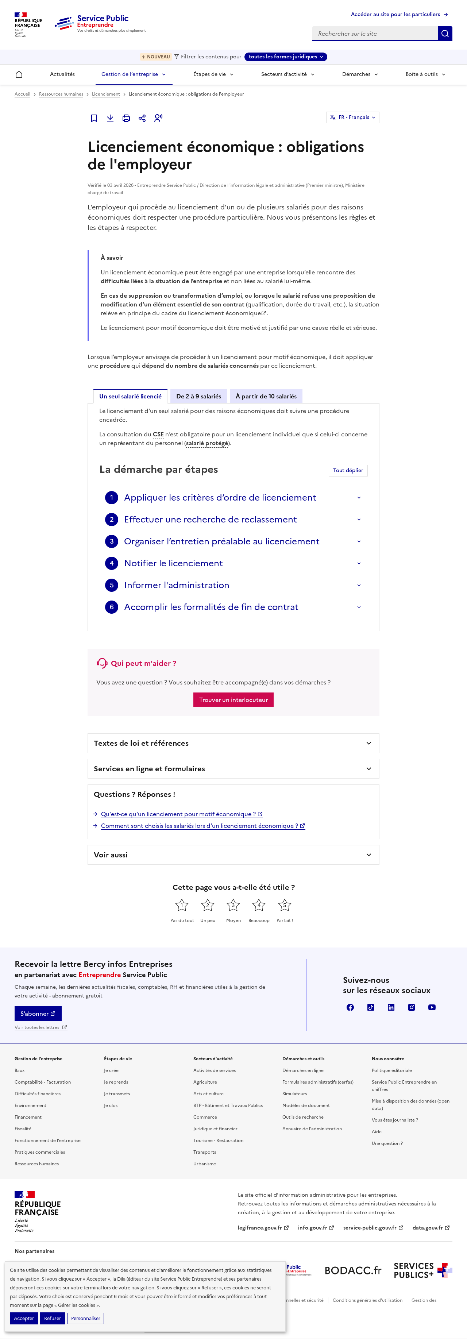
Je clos (110, 1105)
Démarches (356, 74)
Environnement (30, 1105)
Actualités (62, 74)
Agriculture (205, 1082)
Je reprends (116, 1082)
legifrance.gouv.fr (260, 1228)
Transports (204, 1152)
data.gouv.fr (428, 1228)
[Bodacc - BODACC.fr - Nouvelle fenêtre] (353, 1270)
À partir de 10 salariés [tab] (266, 396)
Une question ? (387, 1143)
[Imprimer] (126, 118)
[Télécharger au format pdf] (110, 118)
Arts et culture (208, 1094)
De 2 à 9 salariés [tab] (198, 396)
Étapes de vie (209, 74)
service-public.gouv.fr (370, 1228)
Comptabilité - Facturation (43, 1082)
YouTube (432, 1007)
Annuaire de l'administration (312, 1129)
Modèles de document (306, 1105)
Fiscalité (23, 1129)
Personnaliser (85, 1318)
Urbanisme (204, 1164)
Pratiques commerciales (40, 1152)
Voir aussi (111, 854)
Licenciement (106, 94)
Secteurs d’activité (284, 74)
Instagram (411, 1007)
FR (354, 117)
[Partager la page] (142, 118)
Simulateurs (294, 1094)
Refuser (52, 1318)
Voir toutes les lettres (37, 1027)
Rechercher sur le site (445, 33)
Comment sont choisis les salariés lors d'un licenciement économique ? (199, 825)
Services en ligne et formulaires (149, 768)
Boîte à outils (422, 74)
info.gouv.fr (312, 1228)
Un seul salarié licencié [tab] (130, 396)
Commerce (205, 1117)
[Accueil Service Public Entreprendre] (101, 31)
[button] (158, 118)
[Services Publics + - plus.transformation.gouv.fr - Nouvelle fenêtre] (423, 1270)
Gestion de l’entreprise (129, 74)
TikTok (370, 1007)
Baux (19, 1070)
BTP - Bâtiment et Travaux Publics (228, 1105)
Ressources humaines (61, 94)
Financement (28, 1117)
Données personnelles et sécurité (289, 1300)
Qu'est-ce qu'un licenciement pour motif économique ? (178, 814)
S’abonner (34, 1013)
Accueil (22, 94)
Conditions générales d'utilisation (367, 1300)
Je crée (111, 1070)
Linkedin (391, 1007)
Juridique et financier (215, 1129)
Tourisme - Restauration (218, 1140)
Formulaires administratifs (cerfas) (318, 1082)
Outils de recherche (303, 1117)
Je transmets (117, 1094)
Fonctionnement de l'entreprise (48, 1140)
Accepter (24, 1318)
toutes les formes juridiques (283, 57)
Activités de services (214, 1070)
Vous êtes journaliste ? (395, 1120)
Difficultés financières (38, 1094)
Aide (377, 1131)
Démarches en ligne (303, 1070)
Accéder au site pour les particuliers (395, 14)
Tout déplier (348, 470)
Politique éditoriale (392, 1070)
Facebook (350, 1007)
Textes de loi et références (141, 743)
